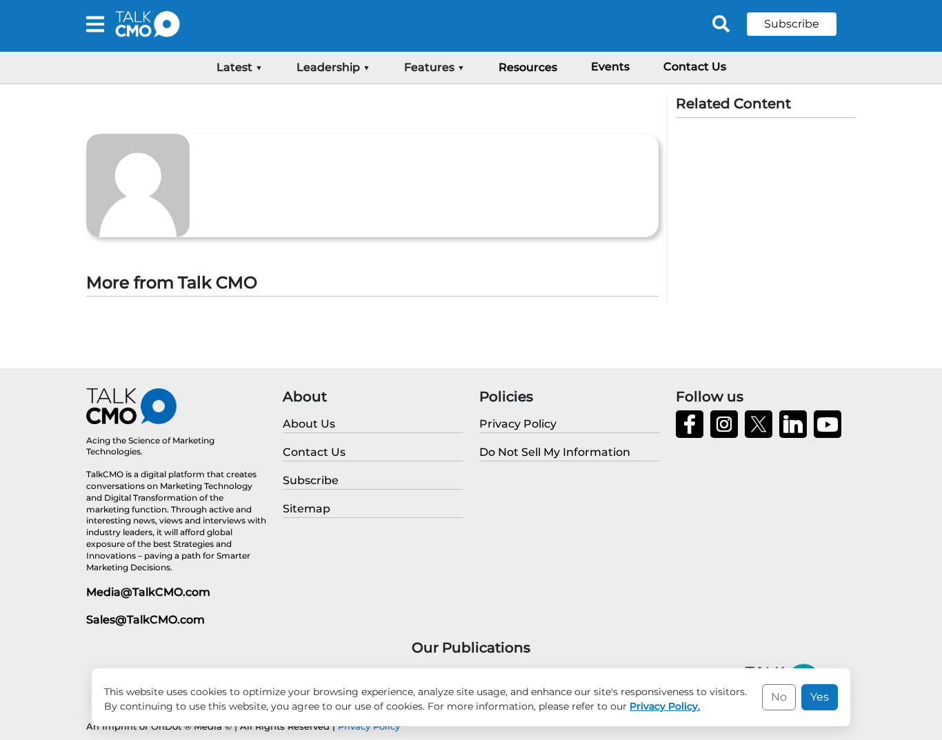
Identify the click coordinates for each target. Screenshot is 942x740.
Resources (528, 67)
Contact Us (694, 66)
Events (610, 66)
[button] (802, 24)
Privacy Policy (369, 726)
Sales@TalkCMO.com (145, 619)
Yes (819, 696)
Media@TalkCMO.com (148, 592)
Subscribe (791, 23)
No (779, 696)
